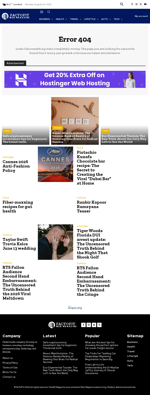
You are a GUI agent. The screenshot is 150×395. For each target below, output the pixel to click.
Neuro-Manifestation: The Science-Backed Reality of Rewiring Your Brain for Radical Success (60, 358)
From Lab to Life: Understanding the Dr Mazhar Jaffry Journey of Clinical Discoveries (102, 369)
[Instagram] (136, 4)
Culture (81, 197)
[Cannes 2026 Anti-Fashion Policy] (55, 164)
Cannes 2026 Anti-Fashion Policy (16, 166)
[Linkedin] (94, 325)
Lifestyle (57, 127)
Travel (105, 130)
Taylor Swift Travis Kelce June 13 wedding (19, 244)
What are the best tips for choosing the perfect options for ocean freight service (101, 345)
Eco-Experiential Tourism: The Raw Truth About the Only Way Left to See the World (60, 370)
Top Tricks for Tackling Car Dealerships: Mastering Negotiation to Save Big (100, 356)
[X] (141, 4)
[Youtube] (145, 4)
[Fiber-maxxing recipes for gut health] (55, 205)
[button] (121, 4)
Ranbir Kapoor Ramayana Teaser (91, 206)
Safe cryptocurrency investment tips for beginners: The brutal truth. (60, 345)
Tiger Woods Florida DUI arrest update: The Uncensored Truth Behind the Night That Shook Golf (93, 244)
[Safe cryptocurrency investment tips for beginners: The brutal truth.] (25, 121)
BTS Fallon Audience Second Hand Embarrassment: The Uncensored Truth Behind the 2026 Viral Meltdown (20, 283)
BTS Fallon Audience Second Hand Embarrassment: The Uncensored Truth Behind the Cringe (94, 281)
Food (80, 148)
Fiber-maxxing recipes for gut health (18, 206)
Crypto (7, 130)
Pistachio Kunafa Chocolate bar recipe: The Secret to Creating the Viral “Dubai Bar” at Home (94, 168)
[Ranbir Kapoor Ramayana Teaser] (129, 205)
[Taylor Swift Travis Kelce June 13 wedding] (55, 242)
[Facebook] (132, 4)
